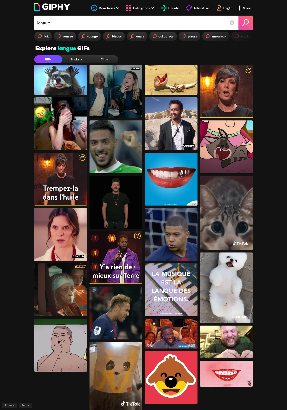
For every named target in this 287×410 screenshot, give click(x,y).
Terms (25, 405)
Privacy (9, 405)
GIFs (48, 59)
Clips (104, 59)
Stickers (76, 59)
